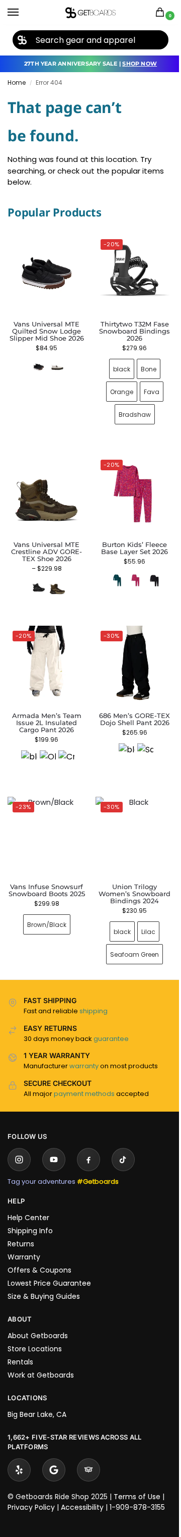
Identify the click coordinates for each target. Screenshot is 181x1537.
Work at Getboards (41, 1360)
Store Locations (35, 1334)
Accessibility (82, 1492)
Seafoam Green (129, 939)
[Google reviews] (53, 1454)
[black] (27, 747)
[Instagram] (19, 1144)
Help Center (28, 1202)
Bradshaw (129, 410)
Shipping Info (30, 1216)
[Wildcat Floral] (130, 573)
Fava (145, 387)
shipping (93, 996)
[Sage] (139, 740)
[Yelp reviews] (19, 1454)
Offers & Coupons (39, 1255)
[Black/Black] (37, 580)
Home (17, 82)
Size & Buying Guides (44, 1281)
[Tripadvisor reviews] (88, 1454)
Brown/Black (44, 916)
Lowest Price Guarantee (49, 1268)
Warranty (24, 1242)
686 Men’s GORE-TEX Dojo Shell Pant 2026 (129, 708)
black (115, 365)
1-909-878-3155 (137, 1492)
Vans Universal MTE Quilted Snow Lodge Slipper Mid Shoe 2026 (47, 331)
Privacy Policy (31, 1492)
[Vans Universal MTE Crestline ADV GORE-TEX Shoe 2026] (45, 488)
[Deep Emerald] (112, 573)
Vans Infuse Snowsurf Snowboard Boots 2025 (44, 878)
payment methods (84, 1078)
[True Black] (149, 573)
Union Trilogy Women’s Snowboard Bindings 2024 (129, 878)
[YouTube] (53, 1144)
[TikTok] (123, 1144)
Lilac (143, 916)
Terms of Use (137, 1481)
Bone (142, 365)
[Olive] (46, 747)
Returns (21, 1229)
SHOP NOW (139, 63)
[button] (161, 13)
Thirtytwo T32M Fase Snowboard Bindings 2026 (129, 327)
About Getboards (38, 1320)
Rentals (20, 1347)
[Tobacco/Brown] (55, 580)
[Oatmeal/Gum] (57, 367)
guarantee (111, 1023)
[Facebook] (88, 1144)
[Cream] (64, 747)
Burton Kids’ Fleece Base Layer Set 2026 (129, 540)
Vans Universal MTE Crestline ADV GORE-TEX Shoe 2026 (44, 544)
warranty (84, 1051)
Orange (115, 387)
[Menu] (23, 12)
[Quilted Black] (39, 367)
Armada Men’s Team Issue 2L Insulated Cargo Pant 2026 (44, 711)
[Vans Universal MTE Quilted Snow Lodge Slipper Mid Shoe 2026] (46, 273)
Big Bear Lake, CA (37, 1399)
